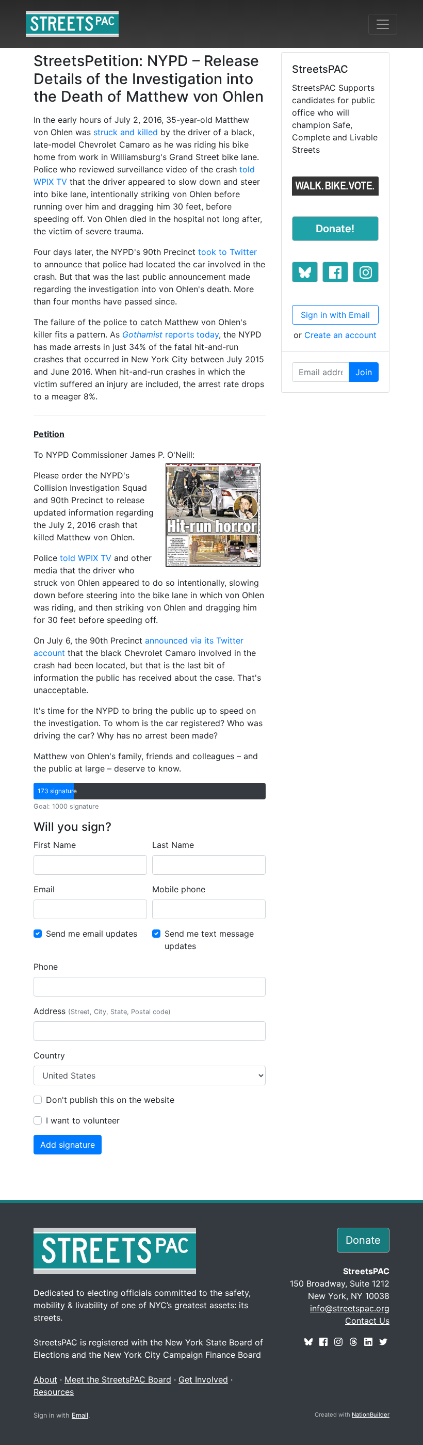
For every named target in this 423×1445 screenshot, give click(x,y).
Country (49, 1055)
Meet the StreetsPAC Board (117, 1379)
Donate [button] (363, 1240)
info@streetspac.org (349, 1308)
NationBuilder (370, 1414)
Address (102, 1011)
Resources (54, 1392)
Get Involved (203, 1379)
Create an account (340, 335)
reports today (170, 334)
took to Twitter (227, 252)
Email (44, 889)
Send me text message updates (209, 939)
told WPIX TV (85, 558)
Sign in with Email (335, 315)
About (45, 1379)
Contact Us (367, 1320)
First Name (55, 845)
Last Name (173, 845)
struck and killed (125, 132)
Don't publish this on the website (110, 1100)
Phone (46, 966)
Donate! (335, 228)
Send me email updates (91, 933)
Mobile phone (178, 889)
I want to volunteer (83, 1120)
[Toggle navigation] (382, 24)
